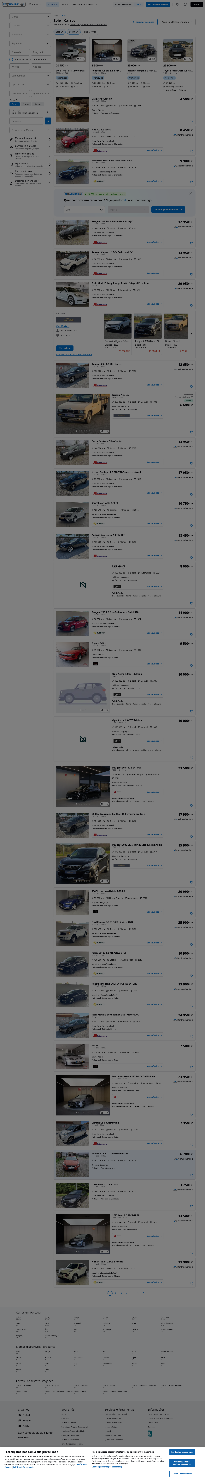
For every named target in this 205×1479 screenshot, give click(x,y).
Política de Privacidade (23, 1467)
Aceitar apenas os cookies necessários (182, 1463)
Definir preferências (182, 1473)
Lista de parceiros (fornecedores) (107, 1467)
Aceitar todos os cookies (182, 1452)
